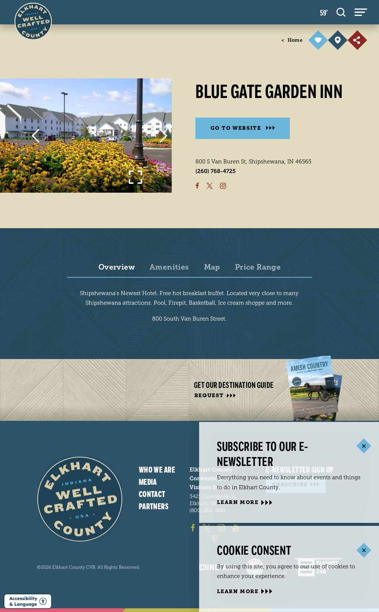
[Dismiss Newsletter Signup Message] (363, 446)
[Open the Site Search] (341, 12)
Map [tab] (212, 267)
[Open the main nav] (361, 12)
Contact (152, 494)
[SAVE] (318, 40)
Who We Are (157, 470)
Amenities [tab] (169, 267)
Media (148, 482)
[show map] (338, 40)
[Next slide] (163, 136)
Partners (154, 506)
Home (291, 40)
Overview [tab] (116, 267)
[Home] (80, 499)
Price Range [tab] (258, 267)
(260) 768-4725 (215, 171)
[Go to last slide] (35, 136)
